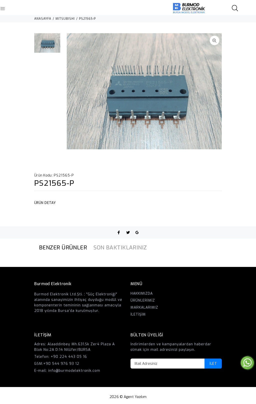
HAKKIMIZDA (141, 293)
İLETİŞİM (138, 314)
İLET (213, 363)
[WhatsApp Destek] (247, 362)
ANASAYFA (42, 19)
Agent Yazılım (135, 397)
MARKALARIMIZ (144, 307)
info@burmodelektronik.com (74, 370)
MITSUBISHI (65, 19)
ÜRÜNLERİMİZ (142, 300)
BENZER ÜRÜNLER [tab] (63, 247)
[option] (47, 45)
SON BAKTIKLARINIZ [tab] (120, 247)
